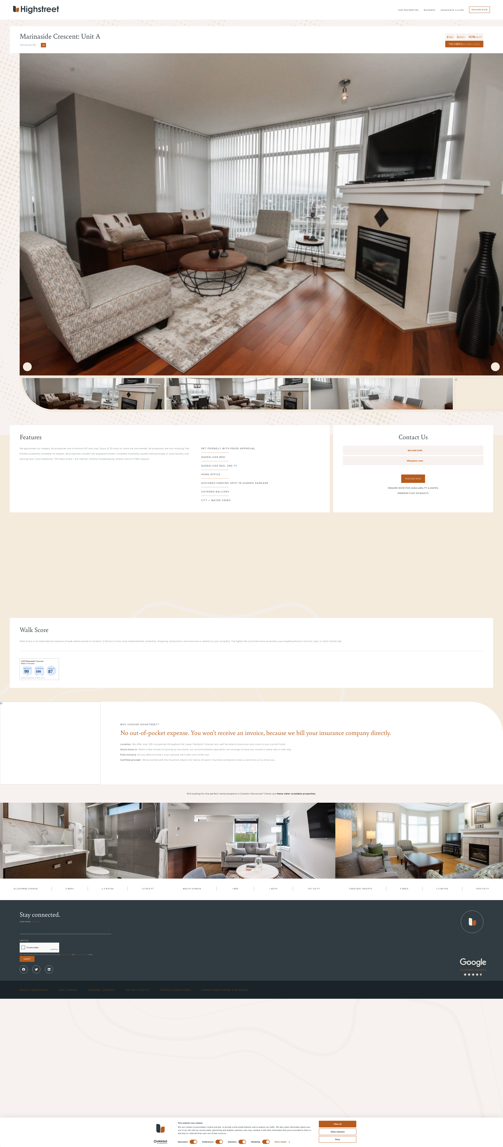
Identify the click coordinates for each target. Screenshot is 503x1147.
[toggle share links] (43, 45)
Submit (27, 959)
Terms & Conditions (175, 989)
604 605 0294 (414, 450)
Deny (337, 1139)
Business (429, 10)
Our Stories (67, 989)
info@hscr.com (414, 460)
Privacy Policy (66, 954)
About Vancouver (34, 989)
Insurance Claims (452, 10)
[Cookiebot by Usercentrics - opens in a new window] (160, 1142)
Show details (280, 1142)
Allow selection (338, 1132)
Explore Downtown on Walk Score (33, 678)
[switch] (219, 1142)
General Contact (102, 989)
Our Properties (408, 10)
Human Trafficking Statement (225, 989)
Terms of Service (81, 954)
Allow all (337, 1124)
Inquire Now (479, 9)
